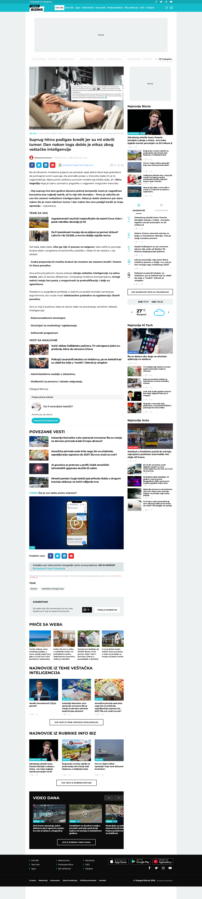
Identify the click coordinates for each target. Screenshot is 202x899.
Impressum (55, 880)
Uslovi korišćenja (70, 880)
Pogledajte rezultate (46, 421)
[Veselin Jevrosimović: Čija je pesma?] (43, 690)
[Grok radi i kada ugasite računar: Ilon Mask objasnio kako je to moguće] (134, 395)
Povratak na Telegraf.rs (41, 2)
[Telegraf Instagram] (166, 2)
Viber (49, 568)
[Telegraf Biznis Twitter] (161, 2)
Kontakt (102, 880)
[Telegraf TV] (171, 2)
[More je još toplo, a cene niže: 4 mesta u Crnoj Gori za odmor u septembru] (134, 191)
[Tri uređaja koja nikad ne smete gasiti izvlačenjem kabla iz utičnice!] (134, 371)
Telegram (59, 568)
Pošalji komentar (107, 610)
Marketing (43, 880)
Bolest (34, 588)
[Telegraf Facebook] (156, 2)
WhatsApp (39, 568)
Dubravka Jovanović (43, 158)
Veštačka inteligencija (52, 588)
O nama (32, 880)
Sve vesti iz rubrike (76, 783)
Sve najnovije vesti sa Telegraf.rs (150, 292)
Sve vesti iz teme (76, 722)
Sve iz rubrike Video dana (76, 842)
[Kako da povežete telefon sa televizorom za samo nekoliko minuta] (134, 383)
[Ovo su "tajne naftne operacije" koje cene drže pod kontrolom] (109, 750)
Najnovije (139, 106)
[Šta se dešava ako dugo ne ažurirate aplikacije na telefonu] (150, 341)
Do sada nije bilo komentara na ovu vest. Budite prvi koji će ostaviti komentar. (53, 609)
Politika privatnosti (88, 880)
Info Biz (32, 133)
